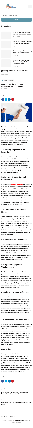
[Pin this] (12, 99)
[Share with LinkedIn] (9, 99)
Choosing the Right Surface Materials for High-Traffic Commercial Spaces (21, 62)
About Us (12, 416)
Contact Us (4, 416)
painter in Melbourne (17, 184)
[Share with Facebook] (2, 99)
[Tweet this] (6, 99)
